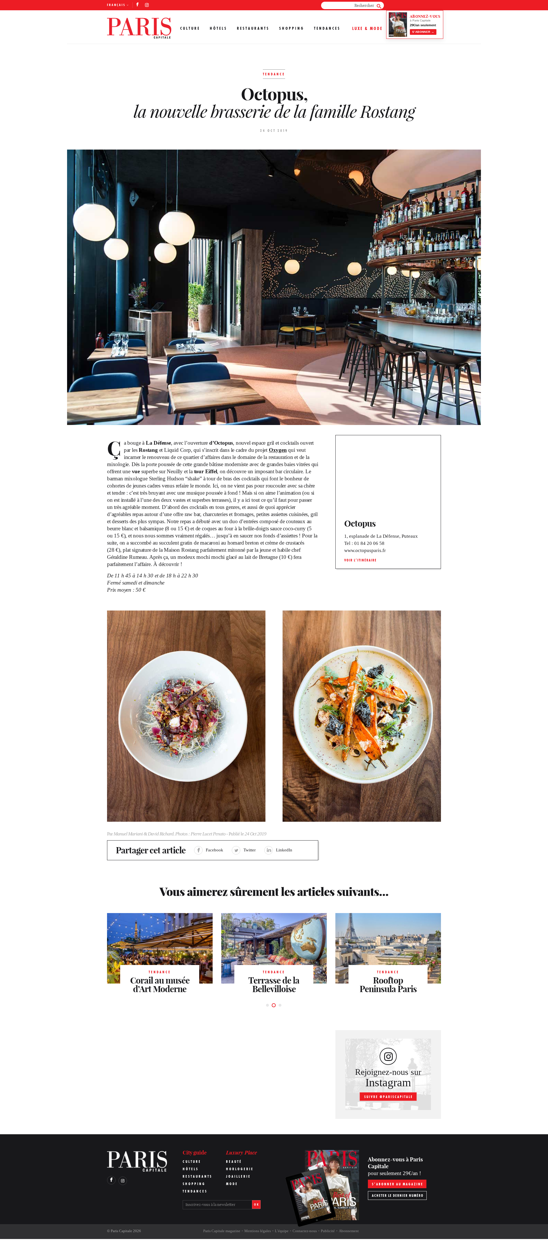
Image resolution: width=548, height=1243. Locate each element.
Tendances (327, 28)
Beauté (234, 1161)
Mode (232, 1184)
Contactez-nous (305, 1231)
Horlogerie (240, 1169)
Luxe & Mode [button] (367, 28)
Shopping (291, 28)
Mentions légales (257, 1231)
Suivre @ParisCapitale (388, 1097)
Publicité (328, 1231)
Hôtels (218, 28)
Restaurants (253, 28)
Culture (190, 28)
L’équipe (282, 1231)
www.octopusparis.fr (365, 550)
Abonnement (349, 1231)
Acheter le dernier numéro (398, 1195)
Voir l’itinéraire (360, 560)
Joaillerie (238, 1176)
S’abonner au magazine (397, 1184)
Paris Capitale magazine (221, 1231)
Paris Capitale (121, 1231)
